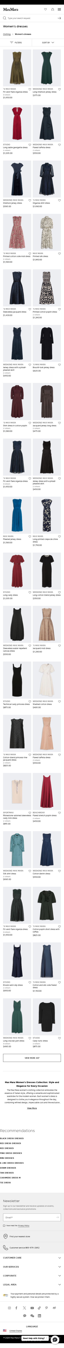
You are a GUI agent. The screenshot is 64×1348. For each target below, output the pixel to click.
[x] (24, 1308)
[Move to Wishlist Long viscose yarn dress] (29, 1038)
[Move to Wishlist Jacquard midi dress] (59, 645)
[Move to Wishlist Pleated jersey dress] (29, 536)
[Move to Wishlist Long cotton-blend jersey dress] (59, 592)
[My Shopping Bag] (52, 9)
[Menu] (59, 9)
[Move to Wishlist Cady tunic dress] (59, 1038)
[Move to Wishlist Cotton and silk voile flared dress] (59, 982)
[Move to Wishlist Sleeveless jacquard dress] (29, 309)
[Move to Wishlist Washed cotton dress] (59, 701)
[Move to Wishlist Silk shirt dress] (29, 871)
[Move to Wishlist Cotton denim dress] (59, 871)
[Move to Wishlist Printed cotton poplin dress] (59, 309)
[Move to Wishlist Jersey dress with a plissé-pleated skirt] (29, 364)
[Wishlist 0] (45, 9)
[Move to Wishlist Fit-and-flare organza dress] (29, 89)
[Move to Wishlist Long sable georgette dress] (29, 145)
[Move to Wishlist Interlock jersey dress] (29, 200)
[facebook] (17, 1308)
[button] (16, 42)
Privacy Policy (23, 1225)
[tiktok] (39, 1308)
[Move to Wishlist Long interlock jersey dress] (59, 89)
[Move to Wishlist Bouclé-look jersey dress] (59, 364)
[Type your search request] (59, 18)
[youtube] (32, 1308)
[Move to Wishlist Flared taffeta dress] (59, 145)
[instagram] (10, 1308)
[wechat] (32, 1316)
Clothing (7, 34)
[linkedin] (39, 1316)
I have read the (17, 1225)
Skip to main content (11, 1)
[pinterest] (47, 1308)
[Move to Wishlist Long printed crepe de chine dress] (59, 536)
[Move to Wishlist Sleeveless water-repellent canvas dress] (29, 645)
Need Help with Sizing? (34, 1338)
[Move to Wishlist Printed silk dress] (59, 253)
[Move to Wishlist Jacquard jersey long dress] (59, 423)
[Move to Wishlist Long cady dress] (29, 592)
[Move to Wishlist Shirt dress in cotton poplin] (29, 423)
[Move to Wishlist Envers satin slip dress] (29, 982)
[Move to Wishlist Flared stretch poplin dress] (59, 813)
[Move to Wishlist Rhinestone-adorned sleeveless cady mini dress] (29, 813)
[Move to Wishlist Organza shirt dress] (59, 200)
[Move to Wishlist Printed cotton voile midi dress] (29, 253)
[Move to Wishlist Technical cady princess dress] (29, 701)
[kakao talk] (24, 1316)
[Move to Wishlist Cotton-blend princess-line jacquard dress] (29, 755)
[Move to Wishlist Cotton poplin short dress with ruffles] (59, 926)
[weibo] (54, 1308)
